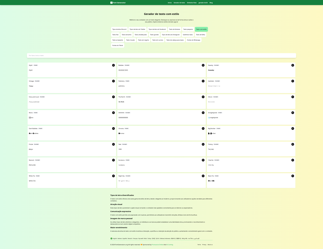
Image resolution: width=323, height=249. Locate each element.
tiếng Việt (184, 238)
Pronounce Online (157, 245)
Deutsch (130, 238)
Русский (140, 238)
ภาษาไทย (190, 238)
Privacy (204, 244)
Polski (145, 238)
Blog (211, 3)
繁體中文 (178, 238)
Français (135, 238)
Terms (199, 244)
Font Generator (119, 3)
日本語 (153, 238)
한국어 (158, 238)
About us (210, 244)
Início (170, 3)
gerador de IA (203, 3)
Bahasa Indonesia (165, 238)
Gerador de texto (179, 3)
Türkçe (149, 238)
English (115, 238)
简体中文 (173, 238)
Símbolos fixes (192, 3)
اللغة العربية (196, 238)
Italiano (120, 238)
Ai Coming (170, 245)
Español (125, 238)
